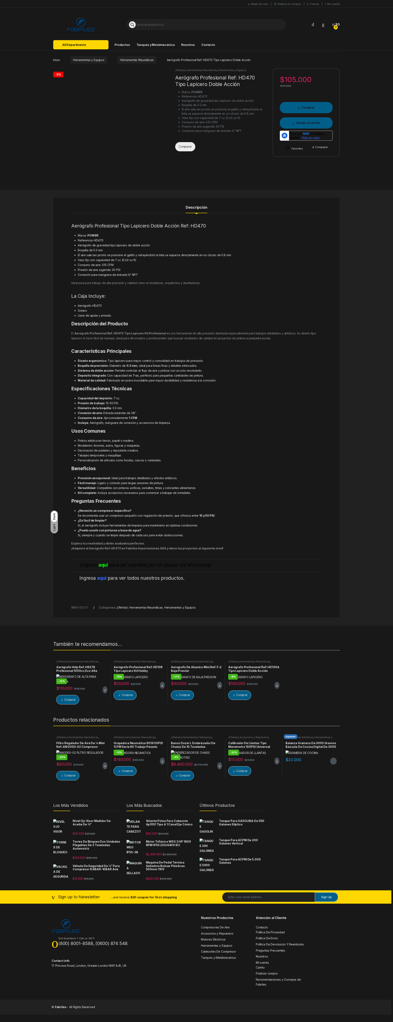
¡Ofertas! (180, 70)
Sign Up (326, 897)
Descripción (196, 207)
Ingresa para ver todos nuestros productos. (131, 578)
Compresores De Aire (215, 927)
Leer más (333, 761)
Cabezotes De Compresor (218, 951)
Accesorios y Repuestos (254, 737)
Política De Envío (267, 938)
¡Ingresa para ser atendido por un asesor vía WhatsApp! (145, 565)
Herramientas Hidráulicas (197, 737)
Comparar (321, 147)
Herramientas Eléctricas (299, 737)
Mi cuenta (333, 4)
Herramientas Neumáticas (137, 60)
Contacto (208, 44)
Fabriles (61, 1007)
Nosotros (188, 44)
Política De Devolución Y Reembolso (280, 944)
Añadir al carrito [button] (103, 689)
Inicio (56, 60)
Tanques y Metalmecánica (156, 44)
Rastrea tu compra (289, 4)
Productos (122, 44)
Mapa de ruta (259, 4)
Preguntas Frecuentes (270, 950)
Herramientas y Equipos (88, 60)
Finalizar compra (267, 973)
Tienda (314, 4)
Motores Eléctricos (213, 939)
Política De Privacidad (270, 932)
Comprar (308, 107)
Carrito (260, 967)
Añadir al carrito (308, 122)
